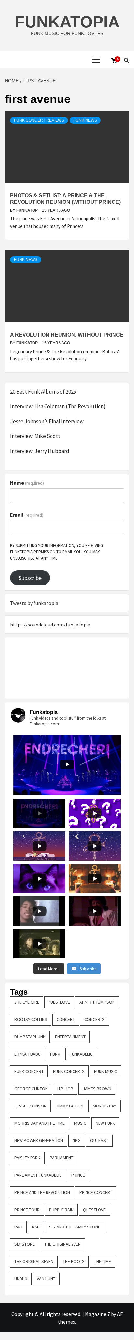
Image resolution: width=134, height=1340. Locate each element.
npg (77, 1140)
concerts (94, 1019)
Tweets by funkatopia (34, 603)
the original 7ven (62, 1244)
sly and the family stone (74, 1227)
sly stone (24, 1244)
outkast (99, 1140)
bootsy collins (30, 1019)
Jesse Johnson (30, 1106)
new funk (105, 1123)
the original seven (33, 1261)
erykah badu (27, 1054)
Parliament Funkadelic (38, 1175)
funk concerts (69, 1071)
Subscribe (30, 577)
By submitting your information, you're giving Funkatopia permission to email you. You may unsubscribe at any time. (56, 552)
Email (26, 514)
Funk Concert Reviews (39, 120)
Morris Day (104, 1106)
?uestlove (59, 1002)
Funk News (85, 120)
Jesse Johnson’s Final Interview (47, 421)
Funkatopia (67, 22)
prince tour (27, 1209)
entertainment (70, 1037)
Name (27, 482)
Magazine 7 (97, 1314)
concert (66, 1019)
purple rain (61, 1209)
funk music (105, 1071)
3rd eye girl (26, 1002)
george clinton (31, 1089)
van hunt (46, 1279)
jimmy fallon (69, 1106)
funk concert (29, 1071)
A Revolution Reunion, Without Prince (67, 335)
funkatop (27, 210)
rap (36, 1227)
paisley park (27, 1158)
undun (20, 1279)
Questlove (94, 1209)
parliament (61, 1158)
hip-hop (65, 1089)
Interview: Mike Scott (35, 436)
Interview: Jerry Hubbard (39, 451)
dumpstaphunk (30, 1037)
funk (55, 1054)
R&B (18, 1227)
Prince (78, 1175)
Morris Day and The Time (39, 1123)
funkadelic (81, 1054)
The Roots (74, 1261)
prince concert (95, 1192)
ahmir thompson (97, 1002)
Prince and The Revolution (42, 1192)
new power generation (38, 1140)
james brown (97, 1089)
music (80, 1123)
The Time (102, 1261)
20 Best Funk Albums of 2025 (43, 391)
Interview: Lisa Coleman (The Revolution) (58, 406)
